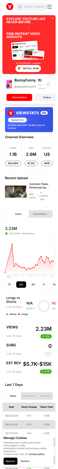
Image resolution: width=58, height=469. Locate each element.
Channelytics (19, 97)
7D (9, 284)
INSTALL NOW (31, 68)
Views (18, 214)
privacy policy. (37, 454)
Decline (25, 461)
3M (33, 284)
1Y (44, 284)
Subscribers (40, 214)
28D (21, 284)
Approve (10, 461)
